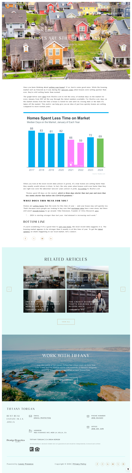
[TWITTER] (118, 464)
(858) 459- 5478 (97, 429)
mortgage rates (77, 208)
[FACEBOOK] (97, 464)
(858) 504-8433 (97, 418)
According (82, 189)
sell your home (65, 227)
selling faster (38, 206)
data (44, 97)
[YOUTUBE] (113, 464)
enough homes (39, 211)
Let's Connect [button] (66, 380)
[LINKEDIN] (108, 464)
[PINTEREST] (123, 464)
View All (66, 322)
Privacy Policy (79, 464)
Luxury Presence (25, 464)
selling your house (56, 87)
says (96, 211)
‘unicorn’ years (67, 90)
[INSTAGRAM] (102, 464)
